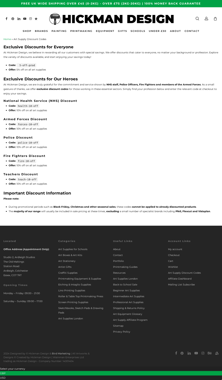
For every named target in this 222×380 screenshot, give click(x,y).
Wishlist (173, 266)
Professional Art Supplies (128, 302)
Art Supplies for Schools (72, 249)
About (117, 249)
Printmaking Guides (125, 266)
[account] (206, 18)
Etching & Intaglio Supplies (74, 284)
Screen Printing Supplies (73, 302)
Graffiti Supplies (68, 272)
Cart (170, 261)
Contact (118, 255)
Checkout (174, 255)
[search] (197, 18)
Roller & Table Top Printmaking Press (80, 296)
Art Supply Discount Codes (184, 272)
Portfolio (118, 261)
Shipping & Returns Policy (129, 308)
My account (175, 249)
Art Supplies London (70, 318)
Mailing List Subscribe (181, 284)
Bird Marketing (61, 353)
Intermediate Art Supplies (128, 296)
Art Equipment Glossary (127, 314)
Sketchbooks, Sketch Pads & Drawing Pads (80, 310)
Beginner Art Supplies (126, 290)
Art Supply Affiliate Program (130, 319)
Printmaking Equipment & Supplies (79, 278)
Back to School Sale (125, 284)
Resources (119, 272)
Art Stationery (66, 261)
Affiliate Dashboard (179, 278)
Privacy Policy (121, 331)
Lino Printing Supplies (71, 290)
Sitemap (118, 325)
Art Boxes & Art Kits (70, 255)
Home (7, 39)
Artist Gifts (64, 266)
